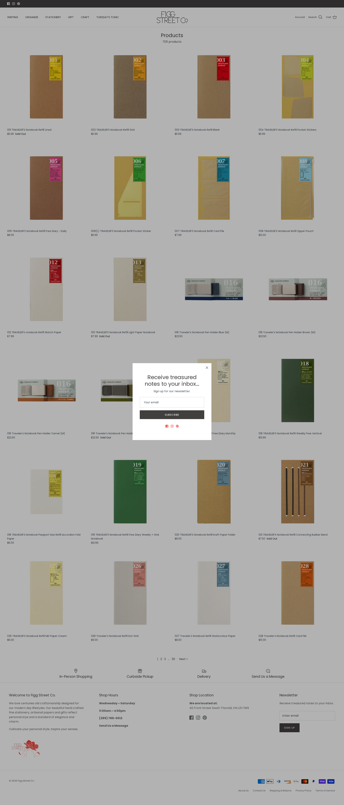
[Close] (207, 368)
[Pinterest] (177, 426)
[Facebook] (167, 426)
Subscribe (172, 415)
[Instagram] (172, 426)
